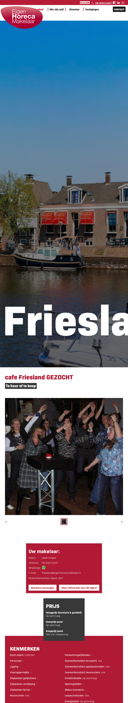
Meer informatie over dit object (79, 587)
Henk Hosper (49, 557)
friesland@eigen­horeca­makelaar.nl (61, 572)
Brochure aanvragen (42, 587)
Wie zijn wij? (56, 9)
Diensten (74, 9)
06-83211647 (103, 3)
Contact (119, 9)
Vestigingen (92, 9)
